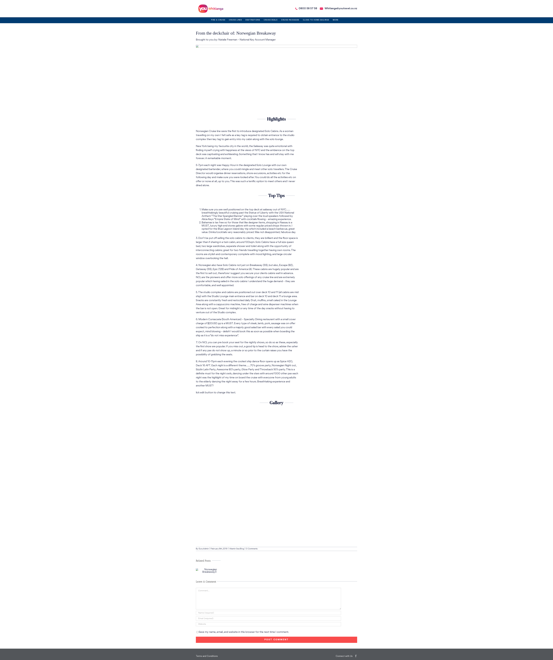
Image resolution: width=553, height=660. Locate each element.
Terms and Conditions (207, 656)
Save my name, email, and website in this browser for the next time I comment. (244, 632)
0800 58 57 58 (308, 8)
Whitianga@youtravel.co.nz (341, 8)
